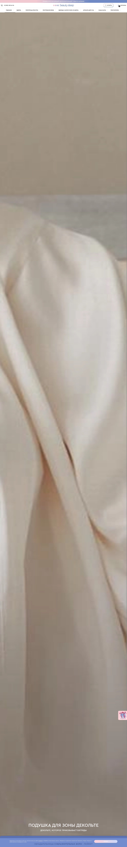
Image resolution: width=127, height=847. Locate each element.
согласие (40, 840)
